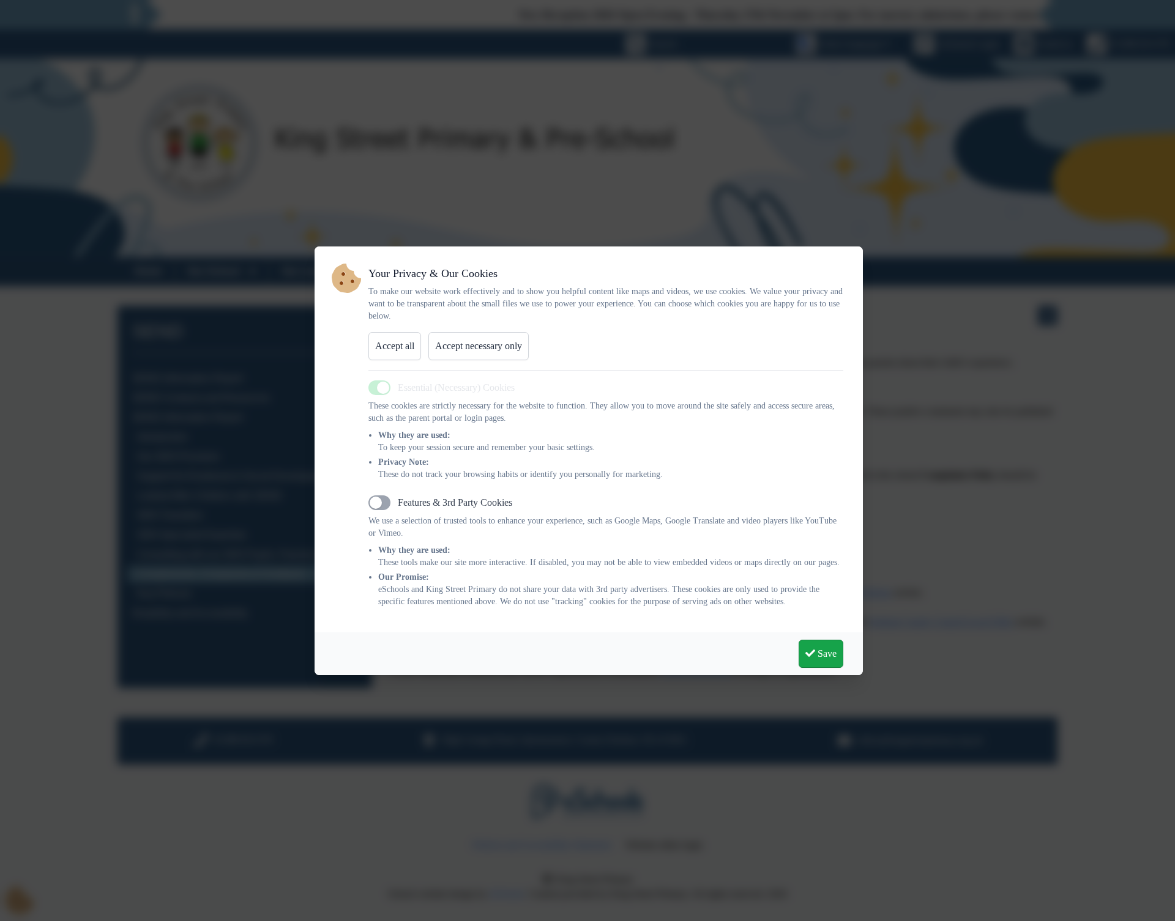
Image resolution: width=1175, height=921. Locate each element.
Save (826, 653)
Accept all (394, 346)
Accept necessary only (478, 346)
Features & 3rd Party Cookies (455, 502)
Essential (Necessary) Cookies (456, 387)
